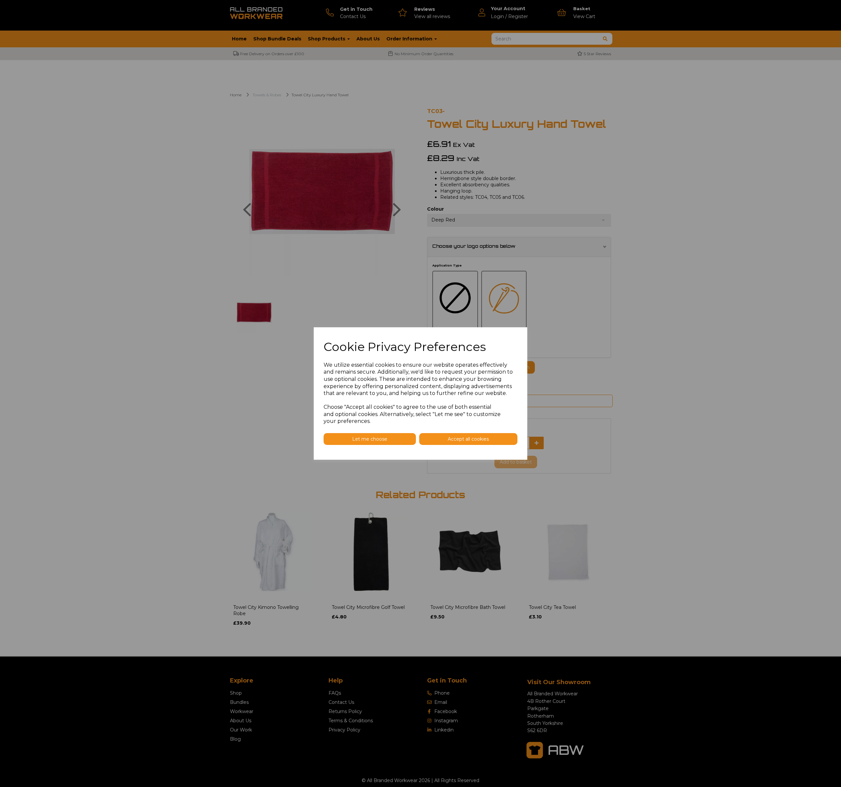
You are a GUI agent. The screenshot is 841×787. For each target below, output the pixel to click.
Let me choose (369, 439)
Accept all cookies (468, 439)
